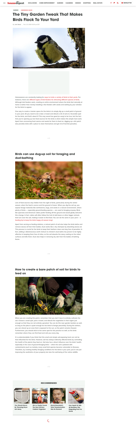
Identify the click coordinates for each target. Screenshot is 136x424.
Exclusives (32, 3)
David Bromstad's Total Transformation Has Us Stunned (58, 407)
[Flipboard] (114, 3)
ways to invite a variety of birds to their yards (60, 97)
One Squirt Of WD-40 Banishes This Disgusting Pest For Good (75, 408)
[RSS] (117, 3)
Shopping (87, 3)
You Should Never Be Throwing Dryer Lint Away (21, 407)
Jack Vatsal (18, 24)
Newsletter (128, 3)
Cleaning (69, 3)
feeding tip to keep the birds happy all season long (33, 220)
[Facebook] (111, 3)
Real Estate (97, 3)
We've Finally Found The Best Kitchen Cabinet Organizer (40, 407)
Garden (60, 3)
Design (78, 3)
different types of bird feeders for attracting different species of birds (54, 99)
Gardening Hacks (26, 10)
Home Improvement (47, 3)
